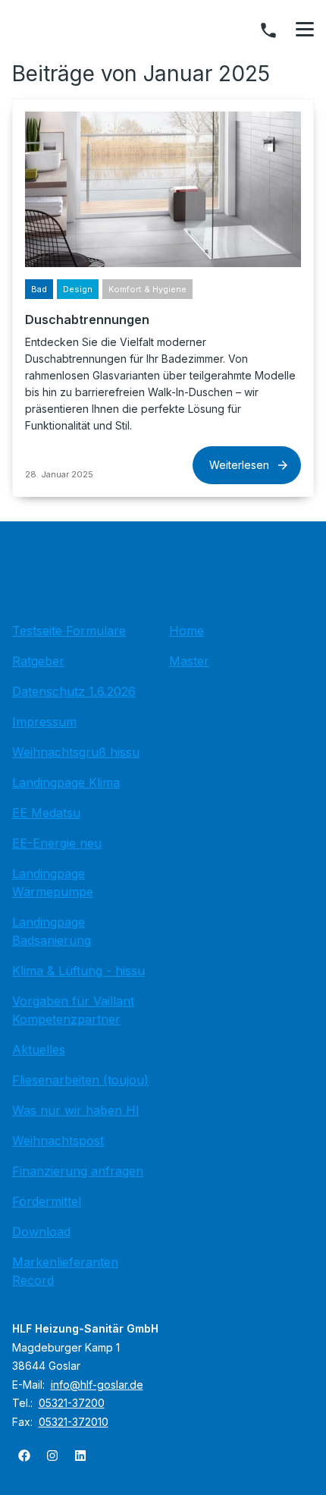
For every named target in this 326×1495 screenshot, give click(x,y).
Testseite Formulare (69, 630)
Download (41, 1231)
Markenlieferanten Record (65, 1271)
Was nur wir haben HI (75, 1110)
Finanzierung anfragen (77, 1171)
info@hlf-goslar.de (97, 1384)
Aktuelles (38, 1049)
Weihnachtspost (58, 1140)
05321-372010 (73, 1421)
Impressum (44, 721)
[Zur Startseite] (163, 576)
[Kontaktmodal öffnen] (268, 30)
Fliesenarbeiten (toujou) (80, 1079)
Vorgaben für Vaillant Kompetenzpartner (73, 1010)
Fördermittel (46, 1201)
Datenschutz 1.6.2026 (74, 691)
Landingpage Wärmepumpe (52, 882)
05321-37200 (72, 1402)
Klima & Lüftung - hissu (78, 970)
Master (189, 661)
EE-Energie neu (57, 843)
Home (186, 630)
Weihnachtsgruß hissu (75, 752)
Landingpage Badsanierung (51, 931)
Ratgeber (38, 661)
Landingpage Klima (66, 782)
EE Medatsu (46, 812)
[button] (305, 29)
